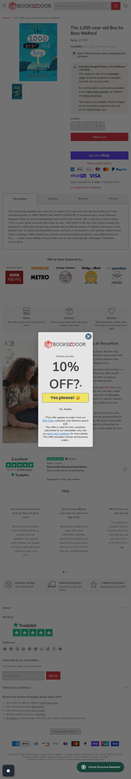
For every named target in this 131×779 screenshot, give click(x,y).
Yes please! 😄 (65, 397)
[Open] (8, 770)
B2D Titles (48, 420)
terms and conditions (58, 433)
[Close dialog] (88, 336)
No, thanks (65, 409)
